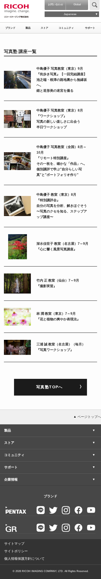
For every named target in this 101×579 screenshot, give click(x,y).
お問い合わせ (55, 4)
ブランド (10, 27)
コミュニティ (66, 27)
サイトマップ (14, 544)
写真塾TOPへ (49, 387)
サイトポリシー (16, 551)
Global (77, 4)
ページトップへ (89, 417)
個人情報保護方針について (24, 559)
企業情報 (11, 479)
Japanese (70, 14)
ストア (44, 27)
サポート (90, 27)
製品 (28, 27)
